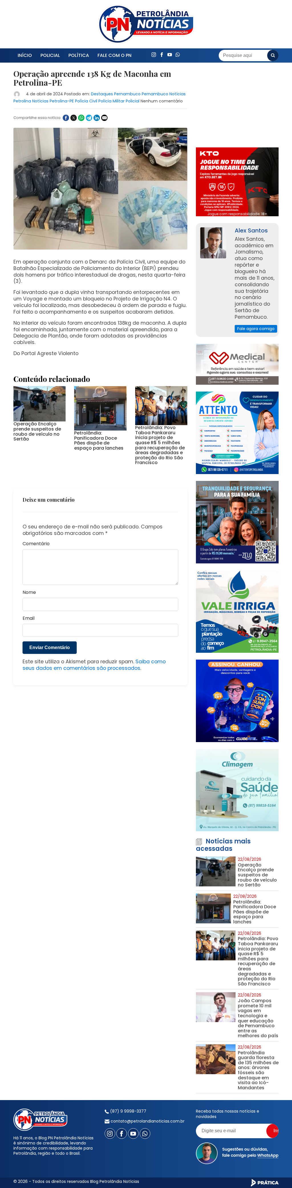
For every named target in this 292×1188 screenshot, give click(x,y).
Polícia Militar (111, 101)
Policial (50, 55)
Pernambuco (127, 94)
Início (25, 55)
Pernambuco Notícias (164, 94)
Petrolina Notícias (30, 101)
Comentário (36, 544)
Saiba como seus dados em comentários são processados (94, 665)
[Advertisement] (237, 105)
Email (29, 618)
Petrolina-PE (62, 101)
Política (78, 55)
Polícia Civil (86, 101)
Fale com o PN (114, 55)
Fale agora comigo (256, 329)
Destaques (102, 94)
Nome (29, 593)
